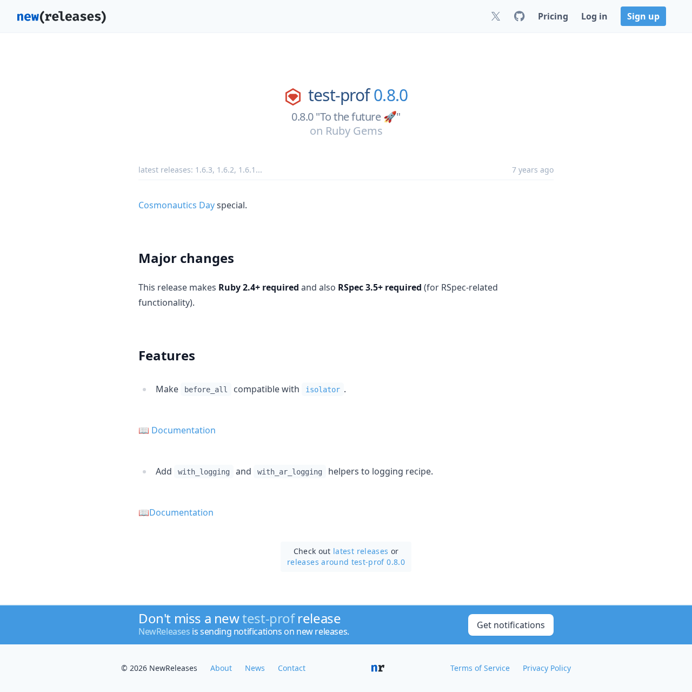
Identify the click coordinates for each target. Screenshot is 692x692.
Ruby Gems (354, 130)
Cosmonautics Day (176, 205)
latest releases (360, 551)
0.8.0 (391, 95)
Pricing (553, 16)
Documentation (183, 430)
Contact (291, 668)
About (221, 668)
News (255, 668)
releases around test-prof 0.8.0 (346, 562)
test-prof (338, 95)
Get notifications (511, 625)
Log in (594, 16)
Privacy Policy (547, 668)
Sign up (643, 16)
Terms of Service (480, 668)
